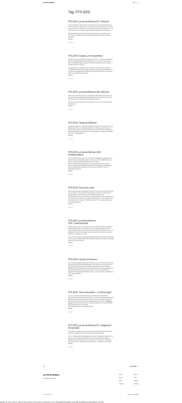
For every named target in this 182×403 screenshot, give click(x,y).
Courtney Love (76, 202)
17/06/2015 (70, 347)
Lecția (79, 263)
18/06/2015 (70, 312)
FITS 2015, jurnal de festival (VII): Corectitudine (82, 221)
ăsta (90, 126)
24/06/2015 (70, 42)
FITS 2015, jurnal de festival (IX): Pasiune (88, 92)
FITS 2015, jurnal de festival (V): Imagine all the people (89, 326)
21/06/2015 (70, 109)
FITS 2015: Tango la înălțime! (82, 122)
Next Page (134, 366)
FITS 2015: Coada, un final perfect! (85, 55)
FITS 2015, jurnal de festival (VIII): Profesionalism (85, 153)
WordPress (136, 394)
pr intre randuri (48, 2)
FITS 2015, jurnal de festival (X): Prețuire (88, 21)
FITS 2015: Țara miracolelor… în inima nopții (89, 292)
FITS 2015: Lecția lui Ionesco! (82, 259)
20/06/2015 (70, 174)
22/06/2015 (70, 78)
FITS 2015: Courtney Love (81, 187)
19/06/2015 (70, 246)
